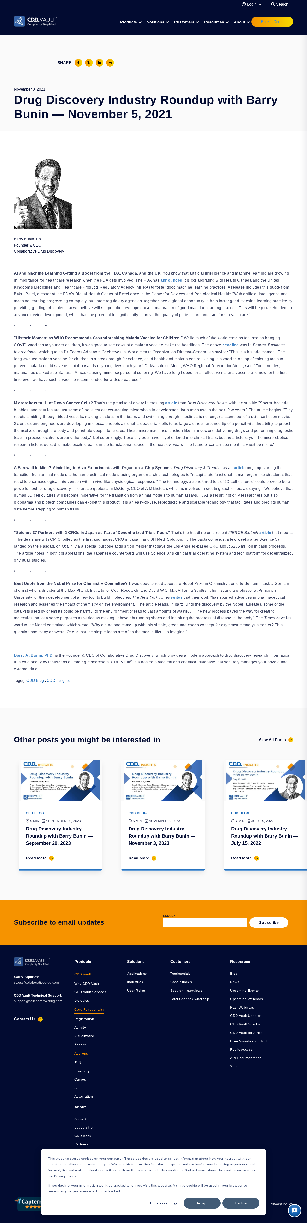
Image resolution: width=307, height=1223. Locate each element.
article (171, 403)
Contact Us (24, 1019)
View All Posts (272, 740)
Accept (202, 1203)
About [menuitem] (239, 22)
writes (177, 597)
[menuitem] (131, 22)
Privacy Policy (281, 1204)
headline (230, 345)
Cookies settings (163, 1203)
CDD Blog (35, 680)
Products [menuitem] (82, 962)
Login (252, 4)
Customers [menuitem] (184, 22)
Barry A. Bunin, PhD (33, 655)
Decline (241, 1203)
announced (171, 280)
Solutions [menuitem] (155, 22)
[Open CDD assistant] (294, 1210)
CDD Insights (58, 680)
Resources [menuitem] (214, 22)
